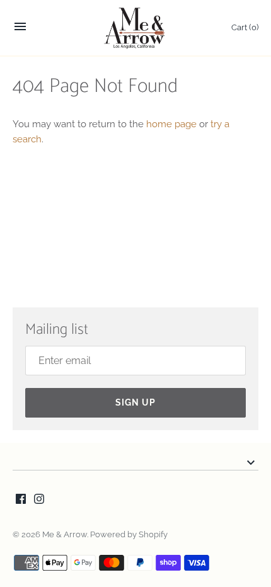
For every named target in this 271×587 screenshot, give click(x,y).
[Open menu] (20, 30)
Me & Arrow (64, 534)
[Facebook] (21, 500)
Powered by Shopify (129, 534)
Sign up (135, 402)
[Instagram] (39, 500)
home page (171, 124)
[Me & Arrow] (135, 27)
